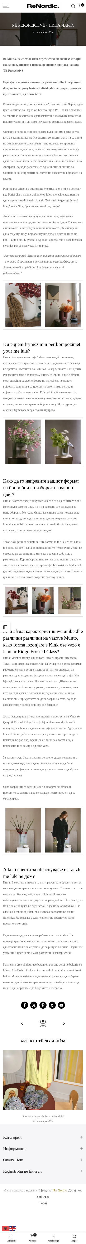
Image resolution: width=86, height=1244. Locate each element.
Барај (43, 1203)
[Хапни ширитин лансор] (5, 627)
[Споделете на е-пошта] (61, 1005)
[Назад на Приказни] (43, 1023)
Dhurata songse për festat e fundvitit (43, 1116)
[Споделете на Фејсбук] (24, 1005)
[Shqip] (5, 1228)
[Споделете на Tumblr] (52, 1005)
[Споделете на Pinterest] (43, 1005)
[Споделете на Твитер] (33, 1005)
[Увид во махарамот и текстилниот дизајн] (22, 1023)
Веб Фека (43, 1196)
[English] (12, 1228)
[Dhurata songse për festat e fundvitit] (63, 1023)
